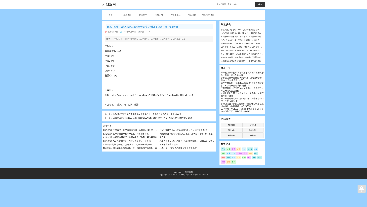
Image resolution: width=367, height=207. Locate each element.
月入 (223, 149)
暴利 (233, 162)
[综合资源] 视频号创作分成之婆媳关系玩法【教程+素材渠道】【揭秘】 (191, 134)
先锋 (244, 149)
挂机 (233, 153)
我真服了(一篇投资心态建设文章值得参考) (178, 148)
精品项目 (253, 135)
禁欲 (130, 104)
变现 (254, 158)
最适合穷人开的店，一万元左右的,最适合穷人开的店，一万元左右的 (247, 44)
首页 (111, 15)
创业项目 (127, 15)
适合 (245, 153)
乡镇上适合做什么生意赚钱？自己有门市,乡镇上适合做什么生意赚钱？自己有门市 (252, 50)
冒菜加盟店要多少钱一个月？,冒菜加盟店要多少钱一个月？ (243, 30)
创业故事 (143, 15)
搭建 (228, 162)
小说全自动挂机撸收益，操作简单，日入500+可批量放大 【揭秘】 (133, 144)
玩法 (136, 104)
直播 (233, 158)
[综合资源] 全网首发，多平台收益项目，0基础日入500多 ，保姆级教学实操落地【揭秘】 (142, 130)
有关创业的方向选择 (169, 144)
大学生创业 (175, 15)
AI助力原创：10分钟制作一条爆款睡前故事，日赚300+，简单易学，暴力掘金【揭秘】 (198, 141)
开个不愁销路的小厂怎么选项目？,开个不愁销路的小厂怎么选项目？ (247, 54)
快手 (259, 158)
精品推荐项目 (208, 15)
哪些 (244, 158)
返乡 (238, 149)
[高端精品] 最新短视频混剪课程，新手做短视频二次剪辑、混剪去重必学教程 (137, 148)
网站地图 (189, 172)
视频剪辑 (121, 104)
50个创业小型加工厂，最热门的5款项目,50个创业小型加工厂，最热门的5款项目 (251, 47)
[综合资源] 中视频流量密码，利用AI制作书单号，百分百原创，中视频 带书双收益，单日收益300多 (147, 137)
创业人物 (159, 15)
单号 (228, 158)
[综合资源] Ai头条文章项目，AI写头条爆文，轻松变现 (127, 141)
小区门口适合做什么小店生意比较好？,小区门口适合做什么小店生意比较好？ (250, 33)
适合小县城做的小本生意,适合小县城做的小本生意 (240, 40)
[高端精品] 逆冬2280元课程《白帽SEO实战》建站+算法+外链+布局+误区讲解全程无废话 (152, 118)
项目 (233, 149)
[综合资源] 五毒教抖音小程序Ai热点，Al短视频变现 (126, 134)
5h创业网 (185, 174)
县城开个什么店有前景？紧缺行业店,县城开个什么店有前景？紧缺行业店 (248, 37)
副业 (228, 153)
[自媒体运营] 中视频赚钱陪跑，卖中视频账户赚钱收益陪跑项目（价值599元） (147, 114)
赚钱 (250, 153)
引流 (256, 153)
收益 (256, 149)
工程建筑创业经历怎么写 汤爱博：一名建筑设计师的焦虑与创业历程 (247, 61)
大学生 (239, 153)
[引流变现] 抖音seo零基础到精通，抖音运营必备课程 (183, 130)
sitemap (177, 172)
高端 (223, 153)
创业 (228, 149)
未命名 (163, 137)
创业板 (249, 149)
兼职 (223, 158)
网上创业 (192, 15)
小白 (223, 162)
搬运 (249, 158)
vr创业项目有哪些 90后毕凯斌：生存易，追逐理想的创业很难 (244, 57)
